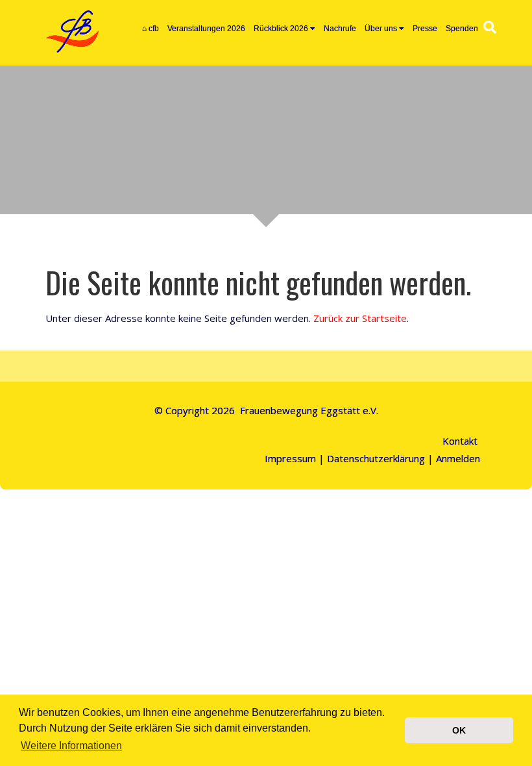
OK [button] (459, 730)
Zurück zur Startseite (360, 318)
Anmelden (458, 458)
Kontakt (460, 440)
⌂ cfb (150, 28)
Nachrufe (340, 28)
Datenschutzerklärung (376, 458)
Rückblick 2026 (281, 28)
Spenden (462, 28)
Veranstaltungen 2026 (206, 28)
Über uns (381, 28)
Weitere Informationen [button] (71, 745)
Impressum (290, 458)
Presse (425, 28)
